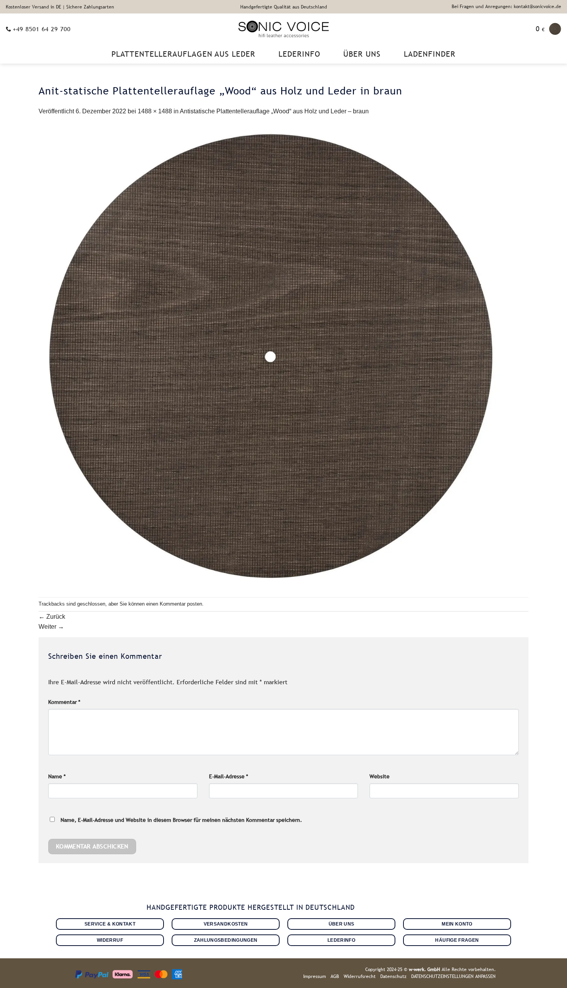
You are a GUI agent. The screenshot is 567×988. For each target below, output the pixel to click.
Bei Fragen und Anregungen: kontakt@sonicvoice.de (506, 6)
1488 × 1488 (155, 111)
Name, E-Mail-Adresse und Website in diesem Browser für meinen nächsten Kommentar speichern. (181, 819)
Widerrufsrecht (360, 976)
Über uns (362, 54)
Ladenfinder (430, 54)
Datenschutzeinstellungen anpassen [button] (453, 976)
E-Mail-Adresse (228, 776)
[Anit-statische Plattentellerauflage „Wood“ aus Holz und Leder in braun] (270, 356)
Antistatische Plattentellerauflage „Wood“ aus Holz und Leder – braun (274, 111)
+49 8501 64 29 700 (42, 29)
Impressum (314, 976)
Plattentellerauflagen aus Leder (183, 54)
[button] (548, 29)
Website (380, 776)
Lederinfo (299, 54)
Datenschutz (393, 976)
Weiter (51, 626)
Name (57, 776)
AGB (335, 976)
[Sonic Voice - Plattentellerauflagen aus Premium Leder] (283, 29)
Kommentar (64, 702)
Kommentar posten (181, 604)
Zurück (52, 616)
